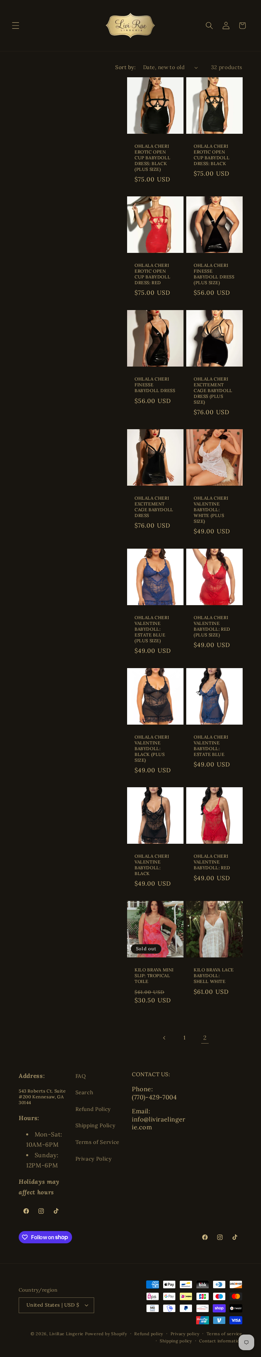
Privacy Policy (93, 1159)
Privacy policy (185, 1333)
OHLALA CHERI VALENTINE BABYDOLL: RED (212, 862)
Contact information (220, 1340)
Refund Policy (93, 1109)
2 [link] (205, 1037)
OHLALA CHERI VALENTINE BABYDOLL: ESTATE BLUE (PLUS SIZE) (152, 629)
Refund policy (148, 1333)
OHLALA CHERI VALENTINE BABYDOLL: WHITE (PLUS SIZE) (211, 510)
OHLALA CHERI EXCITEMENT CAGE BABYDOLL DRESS (154, 507)
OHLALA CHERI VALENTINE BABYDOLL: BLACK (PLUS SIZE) (152, 748)
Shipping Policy (95, 1125)
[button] (15, 25)
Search (84, 1092)
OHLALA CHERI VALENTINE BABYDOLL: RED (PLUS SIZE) (212, 626)
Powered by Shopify (106, 1333)
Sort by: (125, 67)
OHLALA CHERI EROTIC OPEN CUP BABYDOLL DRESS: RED (152, 274)
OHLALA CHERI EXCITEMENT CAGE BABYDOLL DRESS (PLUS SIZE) (213, 390)
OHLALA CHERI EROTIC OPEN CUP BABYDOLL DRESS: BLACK (211, 155)
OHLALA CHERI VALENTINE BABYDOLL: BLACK (152, 865)
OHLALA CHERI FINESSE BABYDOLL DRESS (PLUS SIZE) (214, 274)
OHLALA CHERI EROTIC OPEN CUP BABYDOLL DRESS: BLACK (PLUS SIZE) (152, 158)
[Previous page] (164, 1038)
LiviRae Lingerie (66, 1333)
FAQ (80, 1076)
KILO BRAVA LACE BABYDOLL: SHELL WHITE (214, 975)
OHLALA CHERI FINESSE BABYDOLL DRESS (155, 384)
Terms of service (224, 1333)
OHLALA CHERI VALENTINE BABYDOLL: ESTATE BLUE (211, 745)
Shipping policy (176, 1340)
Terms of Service (97, 1142)
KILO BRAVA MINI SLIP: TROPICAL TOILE (154, 975)
